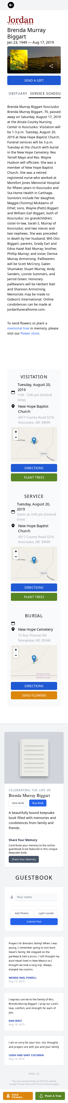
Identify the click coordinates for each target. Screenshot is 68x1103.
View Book (18, 803)
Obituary (18, 93)
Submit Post (34, 921)
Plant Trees (34, 477)
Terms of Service (44, 1084)
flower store (30, 333)
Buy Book (37, 803)
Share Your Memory (24, 859)
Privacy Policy (24, 1084)
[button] (34, 440)
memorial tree (18, 328)
